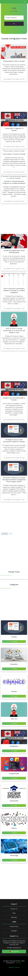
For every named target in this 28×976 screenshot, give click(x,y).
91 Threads (14, 696)
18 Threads (14, 778)
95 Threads (14, 723)
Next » (11, 533)
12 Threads (14, 751)
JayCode (18, 962)
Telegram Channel (14, 967)
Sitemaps (14, 917)
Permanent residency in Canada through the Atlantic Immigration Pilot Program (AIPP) (14, 479)
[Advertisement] (14, 96)
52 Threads (14, 641)
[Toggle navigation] (25, 1)
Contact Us (14, 909)
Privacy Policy (14, 926)
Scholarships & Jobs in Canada (14, 61)
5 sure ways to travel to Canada (14, 154)
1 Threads (14, 832)
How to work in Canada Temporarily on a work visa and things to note (14, 330)
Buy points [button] (14, 951)
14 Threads (14, 860)
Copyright (14, 930)
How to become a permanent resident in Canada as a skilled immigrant (14, 290)
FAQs (14, 913)
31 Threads (14, 805)
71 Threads (14, 669)
